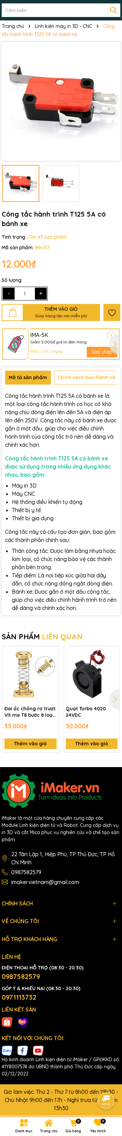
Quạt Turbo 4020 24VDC (86, 712)
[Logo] (61, 791)
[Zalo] (7, 1050)
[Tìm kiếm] (113, 10)
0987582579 (26, 872)
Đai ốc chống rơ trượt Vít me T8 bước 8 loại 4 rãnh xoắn (30, 712)
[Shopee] (7, 1021)
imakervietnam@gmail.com (45, 882)
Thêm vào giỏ (30, 744)
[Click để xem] (61, 101)
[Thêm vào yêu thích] (111, 312)
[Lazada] (22, 1021)
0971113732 (19, 997)
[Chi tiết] (111, 335)
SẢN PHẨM (42, 636)
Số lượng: (12, 280)
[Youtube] (38, 1050)
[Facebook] (22, 1050)
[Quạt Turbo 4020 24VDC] (92, 674)
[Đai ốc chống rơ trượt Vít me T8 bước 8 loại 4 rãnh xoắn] (30, 674)
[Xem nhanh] (51, 678)
